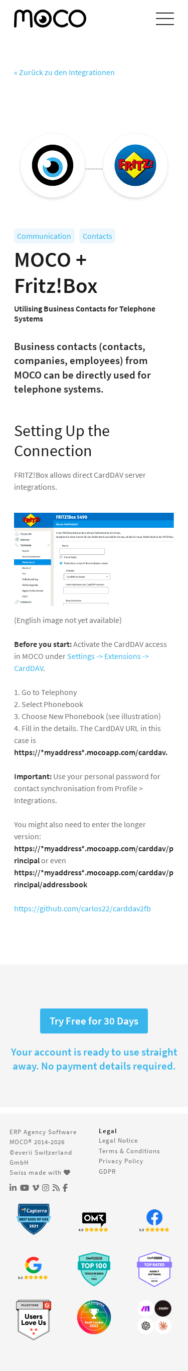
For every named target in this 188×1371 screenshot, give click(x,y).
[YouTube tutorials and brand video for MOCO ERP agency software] (24, 1188)
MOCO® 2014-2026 (37, 1142)
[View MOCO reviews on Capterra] (33, 1219)
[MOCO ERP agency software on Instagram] (45, 1188)
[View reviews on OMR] (94, 1221)
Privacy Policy (121, 1161)
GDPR (107, 1171)
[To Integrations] (154, 1317)
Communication (44, 236)
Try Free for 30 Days (94, 1020)
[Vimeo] (35, 1188)
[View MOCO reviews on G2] (33, 1320)
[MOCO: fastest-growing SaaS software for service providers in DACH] (94, 1317)
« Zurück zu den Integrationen (64, 72)
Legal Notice (118, 1140)
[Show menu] (165, 19)
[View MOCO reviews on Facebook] (154, 1221)
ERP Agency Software (43, 1132)
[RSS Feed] (56, 1188)
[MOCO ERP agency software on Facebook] (65, 1188)
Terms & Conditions (129, 1151)
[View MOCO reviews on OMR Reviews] (94, 1269)
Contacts (97, 236)
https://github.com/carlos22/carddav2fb (82, 908)
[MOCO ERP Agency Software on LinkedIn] (13, 1188)
